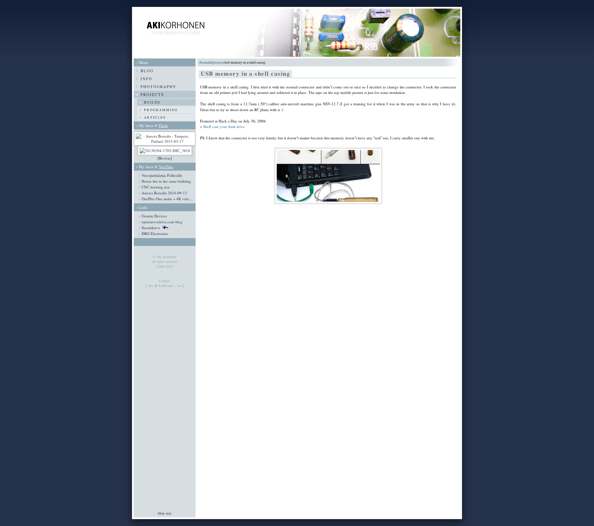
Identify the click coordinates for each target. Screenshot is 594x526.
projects (218, 62)
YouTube (166, 166)
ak (210, 62)
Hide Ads (164, 513)
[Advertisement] (164, 406)
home (204, 62)
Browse (164, 158)
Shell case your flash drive (224, 126)
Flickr (163, 125)
